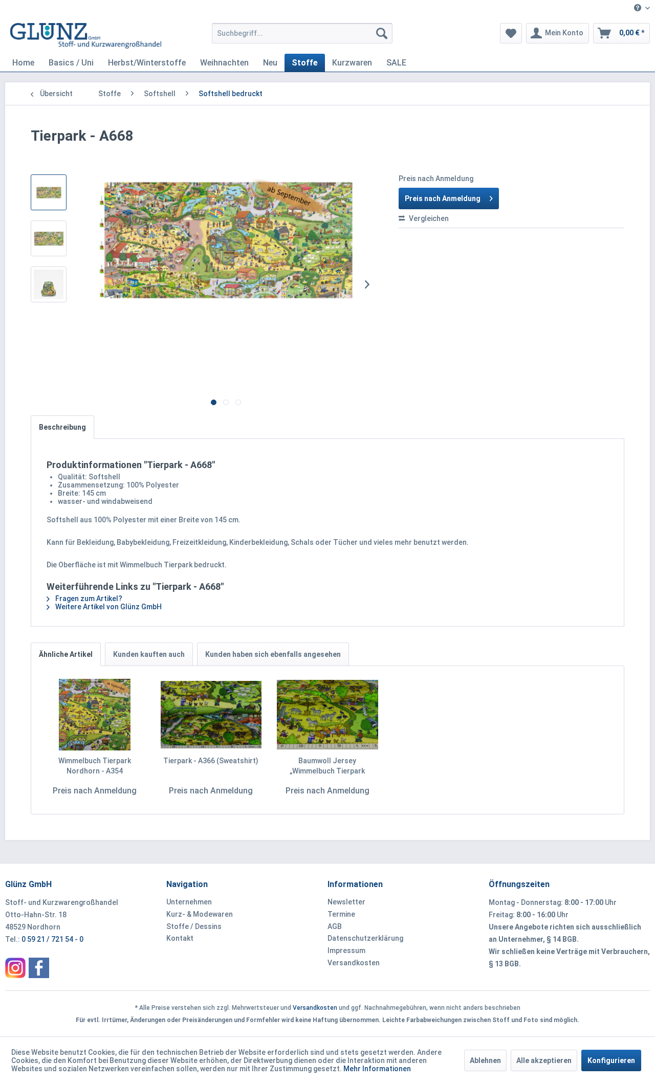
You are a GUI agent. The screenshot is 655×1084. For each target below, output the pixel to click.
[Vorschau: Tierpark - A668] (49, 192)
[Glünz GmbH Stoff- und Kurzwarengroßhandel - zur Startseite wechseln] (85, 36)
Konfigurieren (611, 1060)
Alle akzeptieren (544, 1060)
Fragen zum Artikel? (88, 598)
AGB (335, 926)
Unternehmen (189, 902)
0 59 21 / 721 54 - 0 (52, 939)
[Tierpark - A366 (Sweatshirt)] (211, 714)
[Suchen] (381, 33)
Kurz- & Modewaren (199, 914)
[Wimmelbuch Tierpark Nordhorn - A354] (94, 714)
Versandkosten (354, 963)
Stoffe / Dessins (194, 926)
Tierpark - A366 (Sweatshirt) (210, 761)
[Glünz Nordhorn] (15, 968)
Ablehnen (485, 1060)
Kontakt (179, 938)
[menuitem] (638, 8)
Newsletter (346, 902)
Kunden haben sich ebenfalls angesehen (273, 654)
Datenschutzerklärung (365, 938)
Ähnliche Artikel (66, 654)
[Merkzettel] (511, 33)
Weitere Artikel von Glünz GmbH (108, 607)
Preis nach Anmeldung (443, 198)
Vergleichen (428, 218)
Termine (341, 914)
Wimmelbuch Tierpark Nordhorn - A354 (94, 766)
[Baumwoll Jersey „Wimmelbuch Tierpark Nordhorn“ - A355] (327, 714)
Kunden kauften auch (149, 654)
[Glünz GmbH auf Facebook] (39, 968)
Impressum (346, 950)
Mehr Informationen (377, 1069)
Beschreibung (62, 427)
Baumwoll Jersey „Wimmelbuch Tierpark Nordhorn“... (327, 766)
